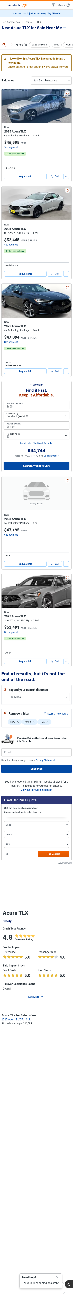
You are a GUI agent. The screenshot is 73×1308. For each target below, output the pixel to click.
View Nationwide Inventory (36, 789)
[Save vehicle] (67, 93)
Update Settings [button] (51, 456)
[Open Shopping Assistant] (69, 1284)
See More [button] (33, 996)
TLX (39, 22)
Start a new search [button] (58, 713)
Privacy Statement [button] (45, 760)
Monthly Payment (14, 403)
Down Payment (13, 424)
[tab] (7, 920)
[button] (53, 5)
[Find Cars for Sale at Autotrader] (17, 5)
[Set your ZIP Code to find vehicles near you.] (65, 28)
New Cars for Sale (11, 22)
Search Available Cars (36, 465)
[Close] (57, 1277)
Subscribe (36, 768)
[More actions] (66, 176)
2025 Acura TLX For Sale (16, 1019)
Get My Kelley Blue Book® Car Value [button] (36, 443)
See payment (11, 147)
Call (57, 176)
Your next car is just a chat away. (36, 13)
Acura (28, 22)
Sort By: (38, 80)
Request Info (25, 176)
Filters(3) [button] (21, 44)
